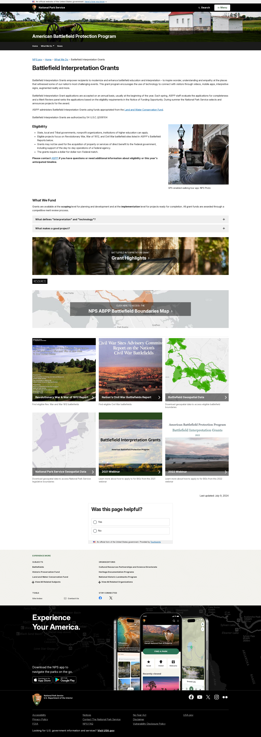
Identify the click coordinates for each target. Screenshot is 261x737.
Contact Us (73, 598)
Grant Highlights (129, 258)
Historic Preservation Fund (46, 572)
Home (35, 46)
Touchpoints (155, 541)
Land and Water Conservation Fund (143, 109)
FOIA (35, 723)
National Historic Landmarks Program (118, 577)
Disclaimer (138, 719)
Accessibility (39, 715)
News (60, 46)
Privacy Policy (40, 719)
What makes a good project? (52, 228)
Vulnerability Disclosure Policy (149, 723)
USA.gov (188, 715)
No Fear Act (139, 715)
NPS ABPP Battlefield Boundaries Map (129, 311)
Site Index (37, 598)
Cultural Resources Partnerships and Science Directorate (128, 567)
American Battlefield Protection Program (74, 36)
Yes (100, 521)
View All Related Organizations (117, 582)
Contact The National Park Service (102, 719)
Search (205, 7)
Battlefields (38, 567)
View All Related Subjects (48, 582)
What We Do (46, 46)
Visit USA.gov (105, 730)
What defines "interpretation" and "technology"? (65, 219)
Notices (87, 715)
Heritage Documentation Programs (116, 572)
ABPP (55, 158)
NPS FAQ (88, 723)
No (100, 530)
